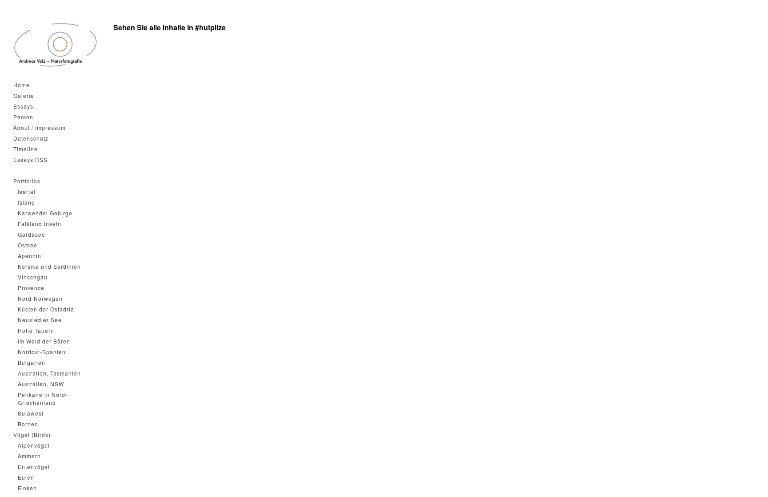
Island (26, 202)
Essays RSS (30, 159)
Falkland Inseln (39, 223)
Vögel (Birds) (32, 434)
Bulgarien (31, 362)
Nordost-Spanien (42, 352)
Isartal (27, 191)
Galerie (23, 95)
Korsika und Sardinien (49, 266)
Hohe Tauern (36, 330)
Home (21, 85)
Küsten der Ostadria (46, 309)
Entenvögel (34, 466)
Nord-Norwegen (40, 298)
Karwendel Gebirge (45, 213)
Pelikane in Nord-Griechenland (43, 398)
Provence (31, 287)
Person (23, 117)
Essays (23, 106)
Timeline (25, 149)
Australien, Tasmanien (49, 373)
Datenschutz (30, 138)
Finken (27, 488)
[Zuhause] (55, 45)
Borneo (28, 424)
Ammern (29, 456)
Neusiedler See (40, 319)
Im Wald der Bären (44, 341)
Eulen (26, 477)
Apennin (29, 255)
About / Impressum (39, 127)
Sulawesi (31, 413)
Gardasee (31, 234)
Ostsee (27, 245)
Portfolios (26, 181)
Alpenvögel (34, 445)
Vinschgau (33, 277)
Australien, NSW (41, 384)
